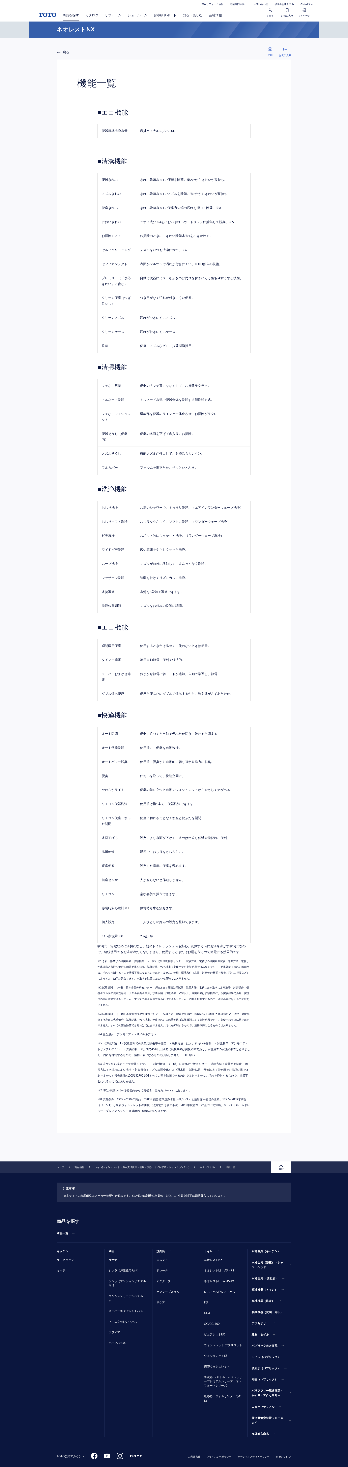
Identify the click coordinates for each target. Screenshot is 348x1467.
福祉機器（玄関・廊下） (267, 1312)
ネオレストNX (207, 1167)
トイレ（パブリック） (266, 1357)
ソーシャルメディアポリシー (254, 1457)
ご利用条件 (194, 1457)
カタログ (91, 15)
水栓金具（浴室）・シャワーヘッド (267, 1265)
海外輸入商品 (260, 1434)
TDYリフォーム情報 (212, 4)
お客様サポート (165, 15)
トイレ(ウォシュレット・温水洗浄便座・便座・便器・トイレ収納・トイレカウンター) (142, 1167)
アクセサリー (260, 1323)
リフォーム (113, 15)
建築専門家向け (238, 4)
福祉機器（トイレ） (265, 1289)
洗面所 (160, 1251)
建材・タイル (260, 1334)
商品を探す (71, 15)
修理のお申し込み (284, 4)
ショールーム (137, 15)
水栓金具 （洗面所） (265, 1278)
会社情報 (215, 15)
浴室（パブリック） (265, 1379)
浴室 (111, 1251)
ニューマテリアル (263, 1406)
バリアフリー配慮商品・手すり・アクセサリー (267, 1393)
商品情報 (79, 1167)
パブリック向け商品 (265, 1345)
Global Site (306, 4)
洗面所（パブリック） (266, 1368)
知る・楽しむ (192, 15)
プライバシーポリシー (219, 1457)
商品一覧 (62, 1233)
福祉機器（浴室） (263, 1301)
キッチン (62, 1251)
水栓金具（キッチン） (266, 1251)
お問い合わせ (260, 4)
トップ (60, 1167)
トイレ (208, 1251)
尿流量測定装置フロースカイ (267, 1420)
